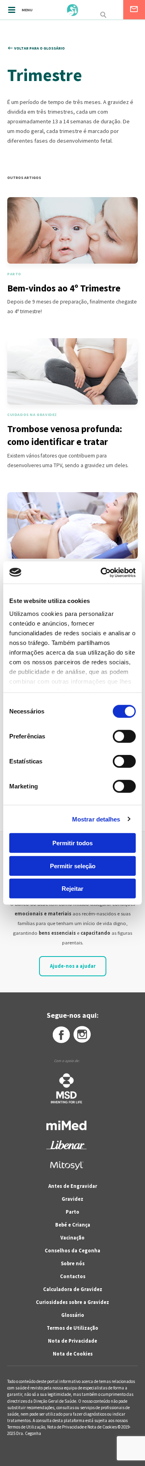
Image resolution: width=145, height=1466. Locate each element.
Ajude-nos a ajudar (72, 966)
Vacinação (72, 1238)
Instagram (82, 1035)
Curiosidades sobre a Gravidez (72, 1302)
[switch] (115, 736)
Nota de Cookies (73, 1354)
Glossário (72, 1315)
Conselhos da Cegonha (72, 1251)
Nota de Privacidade (72, 1341)
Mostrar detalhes (96, 818)
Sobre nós (73, 1263)
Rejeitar (72, 888)
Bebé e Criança (72, 1225)
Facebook (61, 1035)
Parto (72, 1212)
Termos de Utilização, (27, 1427)
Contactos (72, 1276)
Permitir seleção (72, 865)
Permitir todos (72, 843)
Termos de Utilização (72, 1328)
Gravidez (72, 1199)
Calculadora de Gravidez (72, 1289)
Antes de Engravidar (72, 1186)
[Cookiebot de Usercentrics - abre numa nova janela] (102, 572)
